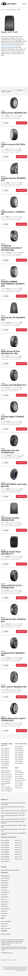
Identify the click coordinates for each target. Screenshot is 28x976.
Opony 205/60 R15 (19, 752)
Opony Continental (5, 878)
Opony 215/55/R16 (5, 854)
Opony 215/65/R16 (5, 856)
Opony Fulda (4, 899)
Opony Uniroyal (4, 906)
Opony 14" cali (18, 840)
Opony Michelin (4, 885)
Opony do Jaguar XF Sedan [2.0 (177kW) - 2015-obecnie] (14, 810)
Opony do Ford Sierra (6, 779)
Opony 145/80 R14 (5, 755)
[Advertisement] (14, 71)
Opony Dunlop (4, 880)
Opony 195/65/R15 (5, 845)
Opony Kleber (4, 904)
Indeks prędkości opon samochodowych (10, 870)
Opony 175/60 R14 (5, 757)
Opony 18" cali (18, 849)
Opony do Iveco (18, 787)
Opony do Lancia (19, 776)
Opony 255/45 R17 (19, 761)
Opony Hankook (4, 901)
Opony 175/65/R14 (5, 840)
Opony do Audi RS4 (5, 781)
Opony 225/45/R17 (5, 861)
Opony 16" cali (18, 845)
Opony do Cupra (18, 782)
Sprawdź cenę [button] (21, 123)
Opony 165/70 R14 (5, 753)
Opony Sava (4, 915)
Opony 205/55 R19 (19, 763)
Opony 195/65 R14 (5, 765)
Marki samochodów (5, 928)
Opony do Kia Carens (6, 787)
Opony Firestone (5, 896)
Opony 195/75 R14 (5, 759)
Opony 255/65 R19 (19, 759)
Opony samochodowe (6, 921)
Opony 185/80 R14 (5, 748)
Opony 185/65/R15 (5, 842)
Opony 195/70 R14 (19, 748)
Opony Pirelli (4, 889)
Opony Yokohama (5, 892)
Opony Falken (4, 894)
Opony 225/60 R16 (19, 757)
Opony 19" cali (18, 852)
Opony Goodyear (5, 882)
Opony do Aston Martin (20, 780)
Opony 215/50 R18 (19, 756)
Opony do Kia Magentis (6, 790)
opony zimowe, (11, 46)
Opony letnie (4, 926)
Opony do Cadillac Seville (7, 788)
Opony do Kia (18, 770)
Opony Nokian (4, 887)
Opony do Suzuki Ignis (6, 774)
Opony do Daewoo (19, 774)
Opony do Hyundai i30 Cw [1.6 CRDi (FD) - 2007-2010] (13, 819)
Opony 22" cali (18, 859)
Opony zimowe (4, 923)
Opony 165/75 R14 (5, 750)
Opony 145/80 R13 (19, 746)
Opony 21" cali (18, 856)
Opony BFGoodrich (5, 908)
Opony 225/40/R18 (5, 859)
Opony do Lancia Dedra (6, 777)
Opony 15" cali (18, 842)
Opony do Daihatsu (19, 772)
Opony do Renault (19, 783)
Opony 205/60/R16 (5, 849)
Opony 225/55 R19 (19, 754)
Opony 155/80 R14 (5, 763)
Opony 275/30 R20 (19, 750)
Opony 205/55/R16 (5, 847)
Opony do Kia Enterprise (6, 776)
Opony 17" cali (18, 847)
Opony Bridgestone (5, 875)
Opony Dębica (4, 913)
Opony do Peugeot (19, 778)
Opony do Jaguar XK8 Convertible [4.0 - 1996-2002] (13, 813)
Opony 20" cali (18, 854)
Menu (24, 4)
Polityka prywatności (5, 934)
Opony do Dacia (18, 785)
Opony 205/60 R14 (5, 752)
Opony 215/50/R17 (5, 852)
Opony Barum (4, 911)
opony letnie (4, 46)
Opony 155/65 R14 (5, 761)
